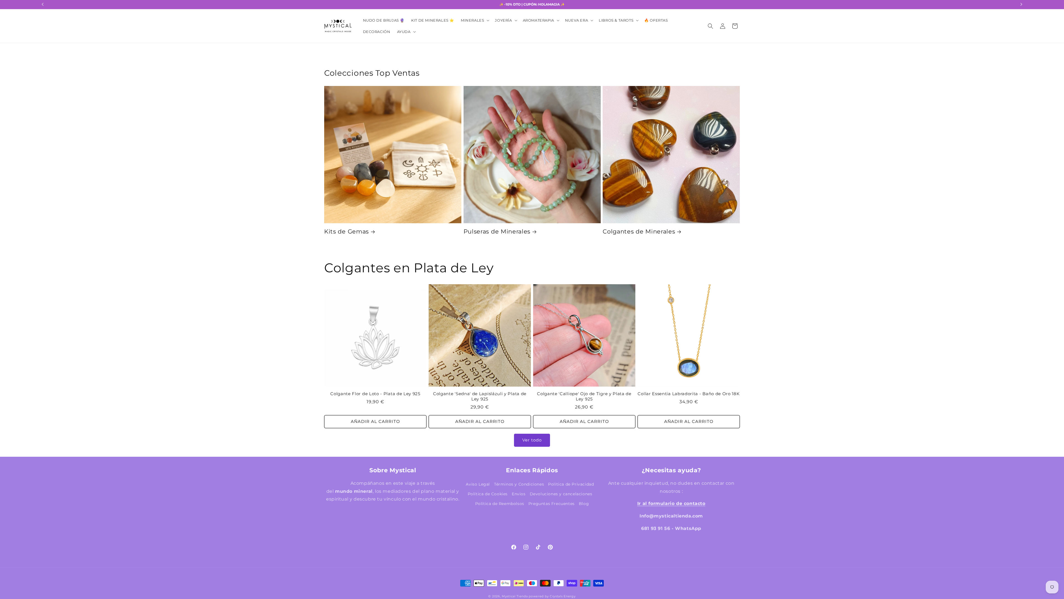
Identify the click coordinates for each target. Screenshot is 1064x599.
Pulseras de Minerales (497, 231)
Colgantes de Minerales (639, 231)
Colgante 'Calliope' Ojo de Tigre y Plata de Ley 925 (584, 396)
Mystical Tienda (515, 596)
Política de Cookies (488, 493)
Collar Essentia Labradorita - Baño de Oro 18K (689, 393)
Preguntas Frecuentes (551, 503)
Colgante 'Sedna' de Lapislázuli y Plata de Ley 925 (479, 396)
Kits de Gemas (346, 231)
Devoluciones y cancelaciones (561, 493)
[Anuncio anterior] (43, 4)
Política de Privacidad (571, 484)
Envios (519, 493)
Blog (584, 503)
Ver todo (532, 440)
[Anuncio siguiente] (1021, 4)
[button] (474, 20)
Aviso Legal (478, 484)
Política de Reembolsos (499, 503)
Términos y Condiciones (519, 484)
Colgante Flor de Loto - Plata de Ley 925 (375, 393)
